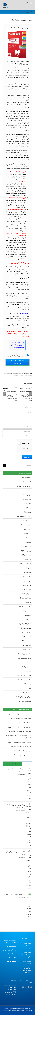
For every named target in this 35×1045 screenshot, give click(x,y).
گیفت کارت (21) (26, 632)
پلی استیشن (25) (26, 581)
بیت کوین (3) (27, 572)
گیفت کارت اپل (12, 957)
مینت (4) (28, 662)
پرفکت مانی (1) (27, 576)
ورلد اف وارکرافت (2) (25, 692)
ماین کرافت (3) (27, 645)
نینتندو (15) (27, 684)
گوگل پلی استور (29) (25, 628)
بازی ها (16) (28, 559)
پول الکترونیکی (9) (26, 585)
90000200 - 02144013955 (12, 988)
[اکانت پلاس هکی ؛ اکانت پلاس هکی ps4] (28, 851)
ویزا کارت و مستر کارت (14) (23, 697)
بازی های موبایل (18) (25, 564)
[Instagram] (23, 987)
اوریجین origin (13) (26, 551)
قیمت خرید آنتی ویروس (18, 375)
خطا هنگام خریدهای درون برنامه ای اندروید (19, 742)
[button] (17, 356)
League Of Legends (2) (24, 486)
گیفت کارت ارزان (11, 953)
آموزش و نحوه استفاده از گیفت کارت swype (19, 714)
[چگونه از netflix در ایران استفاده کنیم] (28, 894)
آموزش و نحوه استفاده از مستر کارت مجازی (19, 726)
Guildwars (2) (27, 482)
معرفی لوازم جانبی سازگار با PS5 (22, 750)
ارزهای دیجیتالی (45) (25, 525)
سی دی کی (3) (27, 611)
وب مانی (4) (28, 688)
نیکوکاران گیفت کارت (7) (24, 680)
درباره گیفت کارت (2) (25, 598)
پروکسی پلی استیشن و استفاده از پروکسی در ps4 (16, 806)
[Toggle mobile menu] (31, 3)
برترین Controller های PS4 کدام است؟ (20, 746)
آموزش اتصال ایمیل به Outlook (22, 755)
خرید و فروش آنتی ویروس (12, 373)
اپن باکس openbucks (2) (24, 516)
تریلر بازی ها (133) (26, 594)
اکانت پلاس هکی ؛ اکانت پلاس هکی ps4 (15, 853)
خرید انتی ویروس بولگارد (23, 373)
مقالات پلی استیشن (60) (24, 658)
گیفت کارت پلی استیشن (9, 949)
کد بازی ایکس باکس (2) (24, 624)
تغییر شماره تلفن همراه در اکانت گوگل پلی (20, 731)
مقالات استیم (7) (26, 649)
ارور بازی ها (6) (27, 529)
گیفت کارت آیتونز (11, 961)
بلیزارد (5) (28, 568)
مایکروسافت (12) (26, 641)
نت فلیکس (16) (26, 667)
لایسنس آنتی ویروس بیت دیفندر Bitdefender (10, 395)
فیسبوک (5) (27, 615)
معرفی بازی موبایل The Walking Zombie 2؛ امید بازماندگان (17, 736)
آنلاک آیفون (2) (27, 503)
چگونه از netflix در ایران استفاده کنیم (14, 894)
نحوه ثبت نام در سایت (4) (24, 675)
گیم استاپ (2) (27, 637)
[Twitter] (25, 987)
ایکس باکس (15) (26, 555)
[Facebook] (28, 987)
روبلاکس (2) (27, 602)
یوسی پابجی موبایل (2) (25, 701)
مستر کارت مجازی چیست (24, 722)
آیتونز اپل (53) (27, 508)
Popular (27, 763)
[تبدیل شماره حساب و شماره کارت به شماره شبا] (28, 769)
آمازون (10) (28, 490)
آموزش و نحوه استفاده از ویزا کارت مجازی (20, 718)
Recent (17, 763)
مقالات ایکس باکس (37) (24, 654)
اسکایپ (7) (28, 542)
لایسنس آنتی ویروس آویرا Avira (25, 395)
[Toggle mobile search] (27, 3)
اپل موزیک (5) (27, 512)
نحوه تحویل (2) (27, 671)
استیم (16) (28, 538)
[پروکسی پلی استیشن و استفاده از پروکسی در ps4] (28, 804)
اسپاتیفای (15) (27, 533)
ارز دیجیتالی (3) (27, 520)
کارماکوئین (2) (27, 619)
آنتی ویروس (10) (26, 499)
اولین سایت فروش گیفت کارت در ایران (9, 993)
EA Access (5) (26, 478)
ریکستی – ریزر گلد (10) (25, 606)
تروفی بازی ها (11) (26, 589)
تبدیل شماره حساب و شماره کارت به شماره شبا (15, 770)
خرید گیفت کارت (11, 946)
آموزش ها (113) (26, 495)
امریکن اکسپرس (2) (25, 546)
